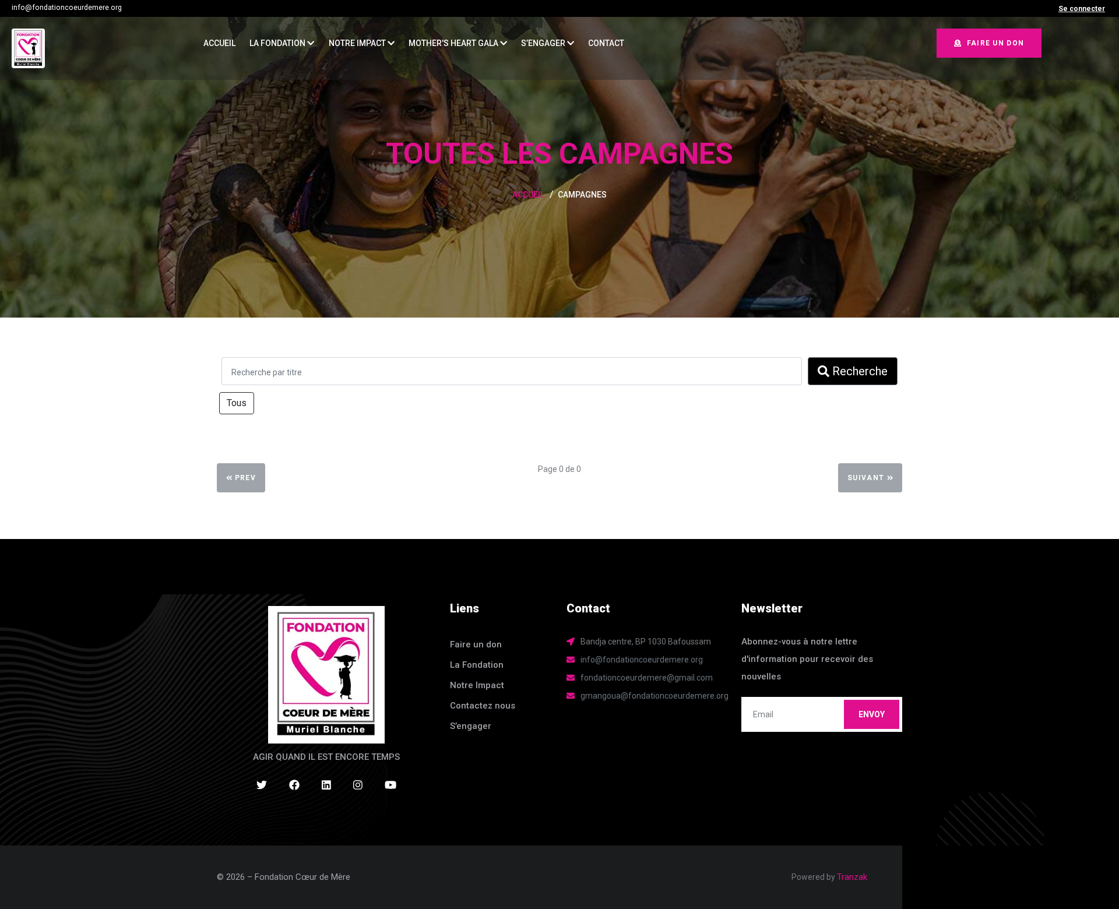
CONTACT (606, 43)
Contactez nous (482, 705)
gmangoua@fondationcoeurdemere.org (654, 695)
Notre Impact (358, 43)
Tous (237, 402)
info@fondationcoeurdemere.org (67, 7)
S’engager (470, 726)
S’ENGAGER (544, 43)
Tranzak (852, 877)
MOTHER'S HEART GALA (454, 43)
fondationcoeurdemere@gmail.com (646, 677)
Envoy (871, 714)
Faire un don (996, 43)
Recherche (858, 371)
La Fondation (278, 43)
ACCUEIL (219, 43)
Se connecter (1081, 9)
